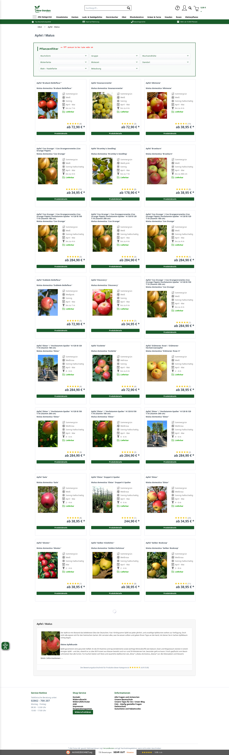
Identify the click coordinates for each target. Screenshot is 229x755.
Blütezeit (95, 62)
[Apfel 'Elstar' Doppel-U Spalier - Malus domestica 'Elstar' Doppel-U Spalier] (102, 504)
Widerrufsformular (81, 702)
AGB (75, 704)
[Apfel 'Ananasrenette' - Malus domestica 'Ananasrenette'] (102, 110)
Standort (146, 62)
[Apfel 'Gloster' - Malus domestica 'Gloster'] (48, 570)
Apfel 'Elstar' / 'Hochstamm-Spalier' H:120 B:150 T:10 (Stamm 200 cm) (59, 412)
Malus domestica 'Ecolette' (103, 351)
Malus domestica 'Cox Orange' (51, 154)
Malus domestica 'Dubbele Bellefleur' (54, 285)
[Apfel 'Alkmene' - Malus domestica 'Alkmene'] (157, 110)
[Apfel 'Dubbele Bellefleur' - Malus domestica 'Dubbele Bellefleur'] (48, 307)
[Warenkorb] (195, 8)
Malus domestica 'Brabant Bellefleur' (54, 88)
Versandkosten (108, 748)
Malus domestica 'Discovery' (104, 285)
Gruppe (94, 56)
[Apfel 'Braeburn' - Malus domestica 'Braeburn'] (157, 176)
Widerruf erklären (83, 712)
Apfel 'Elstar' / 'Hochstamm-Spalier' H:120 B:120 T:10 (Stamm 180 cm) (59, 347)
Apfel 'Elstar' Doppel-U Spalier (105, 477)
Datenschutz (120, 706)
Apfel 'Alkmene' (153, 83)
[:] (182, 118)
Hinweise (130, 752)
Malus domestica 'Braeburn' (159, 154)
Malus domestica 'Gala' (47, 482)
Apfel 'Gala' (42, 477)
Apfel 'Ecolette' (98, 346)
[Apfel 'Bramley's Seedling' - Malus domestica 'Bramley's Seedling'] (102, 176)
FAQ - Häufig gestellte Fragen (128, 704)
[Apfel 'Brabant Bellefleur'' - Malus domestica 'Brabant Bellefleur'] (48, 110)
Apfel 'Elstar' (152, 477)
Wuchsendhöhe (149, 56)
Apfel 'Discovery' (99, 280)
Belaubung (96, 68)
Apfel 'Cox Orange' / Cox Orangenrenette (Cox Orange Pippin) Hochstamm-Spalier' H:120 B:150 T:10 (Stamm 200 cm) (168, 282)
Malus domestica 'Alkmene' (159, 88)
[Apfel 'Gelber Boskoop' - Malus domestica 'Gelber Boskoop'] (157, 570)
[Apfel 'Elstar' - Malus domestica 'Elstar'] (157, 504)
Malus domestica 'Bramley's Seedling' (109, 154)
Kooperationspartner (82, 709)
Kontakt (76, 697)
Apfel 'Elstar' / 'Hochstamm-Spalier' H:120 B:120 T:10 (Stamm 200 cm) (168, 412)
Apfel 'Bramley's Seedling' (103, 148)
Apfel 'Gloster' (43, 543)
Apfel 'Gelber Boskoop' (157, 543)
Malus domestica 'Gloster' (49, 548)
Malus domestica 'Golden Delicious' (107, 548)
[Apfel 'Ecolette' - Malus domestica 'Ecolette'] (102, 373)
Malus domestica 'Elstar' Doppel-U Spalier (111, 482)
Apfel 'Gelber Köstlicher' (102, 543)
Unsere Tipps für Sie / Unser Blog (129, 702)
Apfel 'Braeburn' (154, 148)
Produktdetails (170, 133)
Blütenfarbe (45, 62)
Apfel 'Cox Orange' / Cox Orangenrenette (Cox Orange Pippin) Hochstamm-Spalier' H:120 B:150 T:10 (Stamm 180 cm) (59, 216)
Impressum (78, 706)
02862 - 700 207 (40, 700)
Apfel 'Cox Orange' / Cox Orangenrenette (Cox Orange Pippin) (58, 149)
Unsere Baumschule (123, 699)
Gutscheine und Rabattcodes (127, 709)
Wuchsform (45, 56)
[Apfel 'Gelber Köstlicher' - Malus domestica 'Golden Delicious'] (102, 570)
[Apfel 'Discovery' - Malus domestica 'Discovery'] (102, 307)
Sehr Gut (119, 752)
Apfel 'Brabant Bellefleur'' (49, 83)
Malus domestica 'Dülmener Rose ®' (163, 351)
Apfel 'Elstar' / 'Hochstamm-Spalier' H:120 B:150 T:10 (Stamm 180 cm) (113, 412)
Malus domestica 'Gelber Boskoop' (162, 548)
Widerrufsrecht (80, 699)
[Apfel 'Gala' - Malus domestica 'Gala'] (48, 504)
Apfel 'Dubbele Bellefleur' (49, 280)
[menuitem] (108, 7)
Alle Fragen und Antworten (126, 697)
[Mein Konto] (184, 8)
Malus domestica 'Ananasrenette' (107, 88)
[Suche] (190, 8)
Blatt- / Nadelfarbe (48, 68)
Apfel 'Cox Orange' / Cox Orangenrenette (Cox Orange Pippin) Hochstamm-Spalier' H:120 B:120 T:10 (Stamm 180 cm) (168, 216)
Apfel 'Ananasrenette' (101, 83)
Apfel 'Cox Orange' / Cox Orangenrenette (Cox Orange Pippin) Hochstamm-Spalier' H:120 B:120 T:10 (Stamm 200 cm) (113, 216)
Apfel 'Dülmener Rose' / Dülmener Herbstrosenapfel (162, 347)
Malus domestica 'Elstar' (48, 351)
